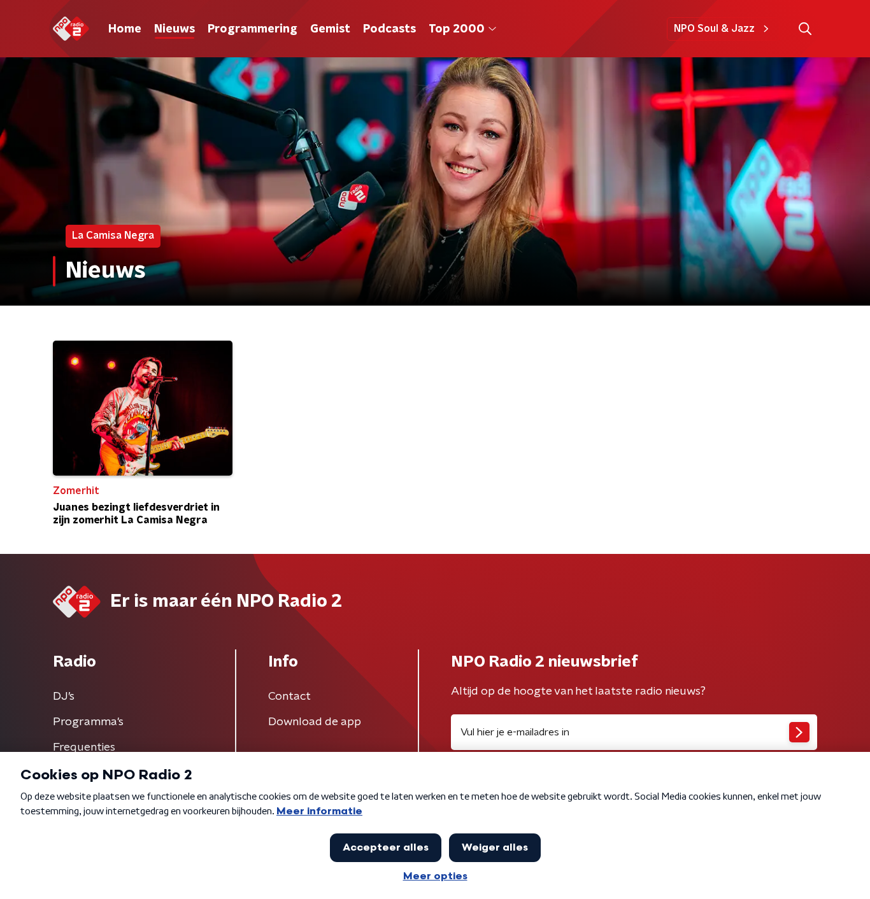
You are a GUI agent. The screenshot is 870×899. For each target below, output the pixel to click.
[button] (804, 29)
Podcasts (389, 29)
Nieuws (174, 29)
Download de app (314, 722)
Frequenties (84, 747)
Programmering (252, 29)
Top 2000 (457, 29)
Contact (289, 696)
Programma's (88, 722)
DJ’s (64, 696)
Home (124, 29)
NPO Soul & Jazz (714, 29)
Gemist (330, 29)
